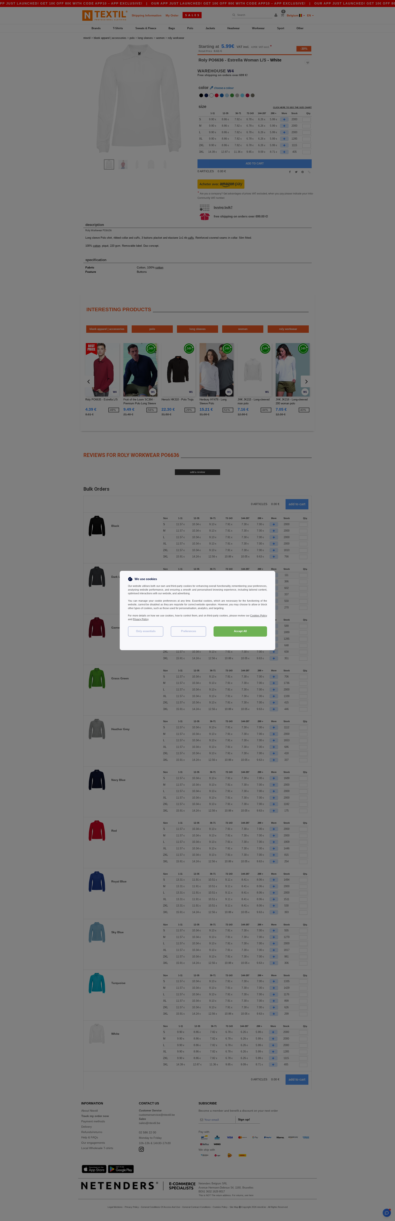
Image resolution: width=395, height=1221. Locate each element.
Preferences (188, 631)
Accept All (240, 631)
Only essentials (146, 631)
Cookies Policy (258, 615)
